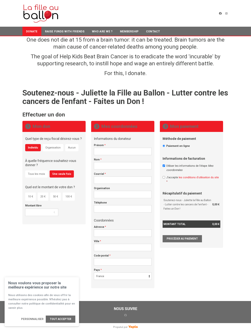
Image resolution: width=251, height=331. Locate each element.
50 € (55, 196)
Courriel (100, 173)
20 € (43, 196)
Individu (33, 147)
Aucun (72, 147)
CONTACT (153, 31)
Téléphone (100, 202)
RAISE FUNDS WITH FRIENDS (65, 31)
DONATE (32, 31)
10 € (30, 196)
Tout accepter (60, 319)
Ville (97, 241)
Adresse (100, 226)
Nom (98, 159)
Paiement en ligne (178, 146)
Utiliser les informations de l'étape (189, 168)
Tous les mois (36, 174)
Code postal (102, 255)
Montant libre (33, 205)
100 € (68, 196)
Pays (98, 269)
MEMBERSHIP (129, 31)
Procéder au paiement (182, 238)
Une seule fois (61, 174)
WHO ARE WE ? (102, 31)
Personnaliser (32, 319)
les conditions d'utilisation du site (199, 177)
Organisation (53, 147)
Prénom (100, 145)
